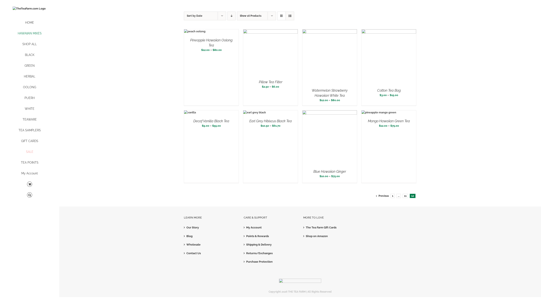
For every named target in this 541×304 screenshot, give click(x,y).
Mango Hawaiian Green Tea (389, 121)
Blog (189, 236)
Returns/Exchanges (259, 253)
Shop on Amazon (317, 236)
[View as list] (290, 16)
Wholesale (193, 244)
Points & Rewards (257, 236)
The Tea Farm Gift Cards (321, 227)
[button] (29, 195)
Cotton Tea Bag (389, 90)
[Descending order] (231, 16)
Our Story (192, 227)
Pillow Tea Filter (270, 82)
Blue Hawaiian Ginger (329, 172)
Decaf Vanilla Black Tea (211, 121)
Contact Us (193, 253)
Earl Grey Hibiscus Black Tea (270, 121)
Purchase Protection (259, 261)
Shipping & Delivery (259, 244)
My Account (254, 227)
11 (405, 195)
